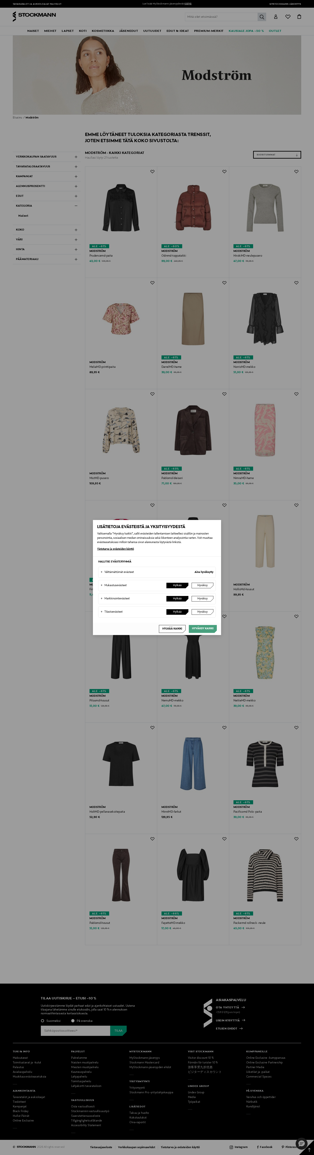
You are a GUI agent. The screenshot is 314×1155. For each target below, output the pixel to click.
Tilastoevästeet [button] (112, 612)
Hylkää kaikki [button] (172, 628)
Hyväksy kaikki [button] (203, 628)
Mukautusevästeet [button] (114, 585)
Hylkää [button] (177, 585)
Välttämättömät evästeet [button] (117, 572)
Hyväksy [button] (202, 585)
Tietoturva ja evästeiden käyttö (115, 549)
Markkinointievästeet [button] (115, 599)
